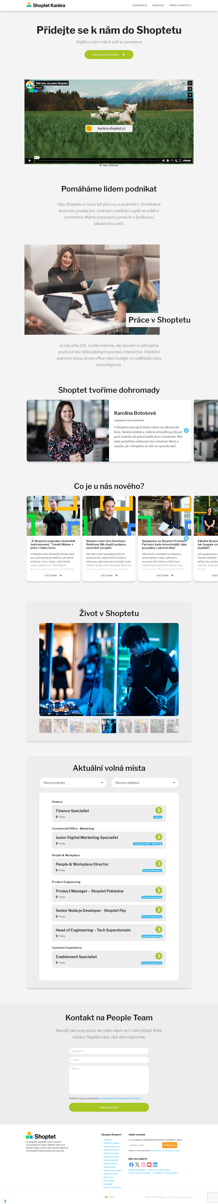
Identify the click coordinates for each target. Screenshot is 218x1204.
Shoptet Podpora (111, 1150)
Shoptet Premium (111, 1143)
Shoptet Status (110, 1163)
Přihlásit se (169, 1145)
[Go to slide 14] (122, 713)
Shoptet (107, 1139)
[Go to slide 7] (108, 713)
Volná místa (139, 5)
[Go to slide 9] (112, 713)
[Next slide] (186, 430)
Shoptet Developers (113, 1170)
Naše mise (158, 5)
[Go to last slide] (44, 669)
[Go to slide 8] (110, 713)
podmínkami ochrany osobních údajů (119, 1098)
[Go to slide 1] (107, 459)
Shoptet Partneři (111, 1160)
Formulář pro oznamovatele (165, 1173)
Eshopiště (108, 1184)
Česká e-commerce (112, 1187)
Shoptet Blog (109, 1167)
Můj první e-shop (111, 1173)
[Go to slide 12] (118, 713)
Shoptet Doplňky (111, 1156)
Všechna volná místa (105, 55)
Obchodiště (109, 1180)
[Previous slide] (31, 430)
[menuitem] (44, 726)
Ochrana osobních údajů (159, 1170)
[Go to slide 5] (103, 713)
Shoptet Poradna (111, 1153)
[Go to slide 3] (111, 459)
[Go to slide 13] (120, 713)
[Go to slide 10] (114, 713)
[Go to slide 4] (101, 713)
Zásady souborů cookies (139, 1173)
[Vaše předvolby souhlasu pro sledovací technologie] (5, 1201)
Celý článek (51, 575)
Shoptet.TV (108, 1177)
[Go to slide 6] (105, 713)
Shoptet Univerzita (112, 1146)
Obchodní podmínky (137, 1170)
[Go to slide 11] (116, 713)
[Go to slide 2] (109, 459)
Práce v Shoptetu (180, 5)
